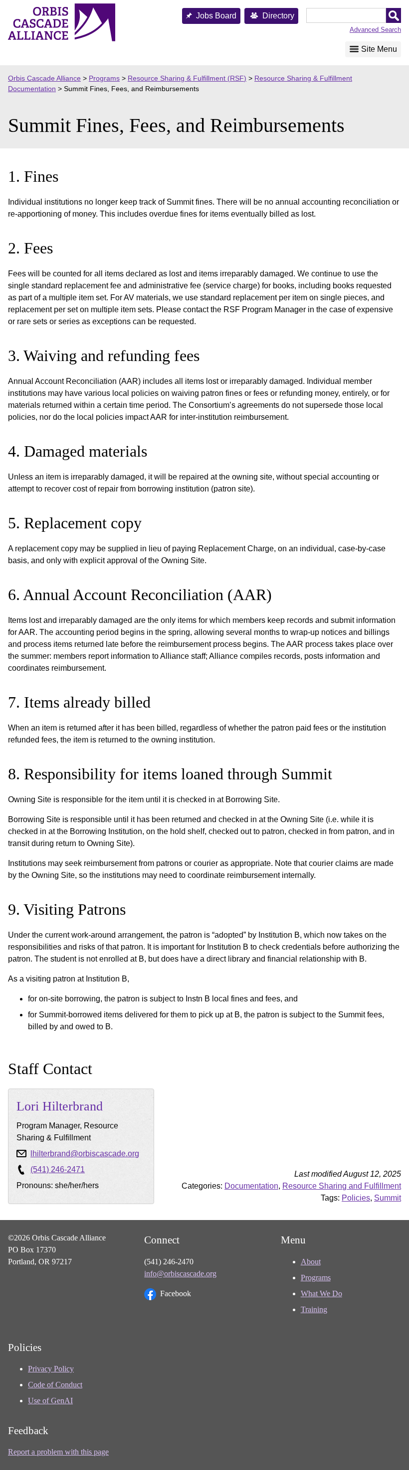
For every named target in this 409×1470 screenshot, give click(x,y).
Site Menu (379, 49)
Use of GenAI (50, 1400)
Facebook (175, 1293)
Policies (356, 1198)
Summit (387, 1198)
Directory (278, 15)
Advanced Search (375, 29)
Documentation (251, 1186)
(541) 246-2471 (57, 1169)
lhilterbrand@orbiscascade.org (84, 1153)
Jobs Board (216, 15)
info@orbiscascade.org (180, 1273)
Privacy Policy (51, 1368)
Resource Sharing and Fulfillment (341, 1186)
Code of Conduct (55, 1384)
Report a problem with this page (58, 1452)
